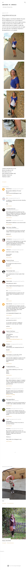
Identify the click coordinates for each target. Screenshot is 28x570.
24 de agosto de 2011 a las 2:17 (17, 188)
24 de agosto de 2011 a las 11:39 (12, 228)
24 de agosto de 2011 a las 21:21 (15, 378)
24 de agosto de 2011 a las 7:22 (14, 198)
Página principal (8, 7)
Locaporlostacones (10, 366)
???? (3, 501)
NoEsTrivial (8, 188)
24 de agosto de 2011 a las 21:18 (13, 367)
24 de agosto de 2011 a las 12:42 (13, 271)
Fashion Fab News (10, 331)
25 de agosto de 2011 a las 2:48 (12, 400)
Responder (9, 195)
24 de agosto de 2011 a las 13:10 (18, 281)
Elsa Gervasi (9, 303)
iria (7, 198)
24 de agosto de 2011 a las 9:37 (17, 220)
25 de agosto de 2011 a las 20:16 (17, 428)
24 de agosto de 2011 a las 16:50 (18, 303)
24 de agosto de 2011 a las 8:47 (12, 209)
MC (7, 290)
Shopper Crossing (10, 394)
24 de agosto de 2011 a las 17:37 (15, 318)
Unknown (8, 249)
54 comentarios (10, 503)
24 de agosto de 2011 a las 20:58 (13, 355)
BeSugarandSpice (10, 399)
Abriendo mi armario (9, 4)
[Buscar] (25, 2)
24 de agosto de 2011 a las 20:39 (16, 344)
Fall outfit (6, 540)
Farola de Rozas (10, 260)
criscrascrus (9, 239)
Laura (7, 419)
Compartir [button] (4, 181)
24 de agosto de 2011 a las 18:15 (12, 332)
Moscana (8, 408)
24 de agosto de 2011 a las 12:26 (17, 249)
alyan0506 (8, 220)
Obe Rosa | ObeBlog (11, 227)
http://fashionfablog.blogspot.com (14, 339)
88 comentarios (10, 542)
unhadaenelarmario (10, 208)
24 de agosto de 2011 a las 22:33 (17, 388)
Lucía (7, 318)
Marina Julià (9, 281)
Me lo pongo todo (10, 270)
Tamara (8, 344)
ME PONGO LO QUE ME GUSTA (14, 354)
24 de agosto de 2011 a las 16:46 (14, 290)
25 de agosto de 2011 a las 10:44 (17, 408)
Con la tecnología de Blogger (15, 565)
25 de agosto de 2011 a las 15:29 (15, 419)
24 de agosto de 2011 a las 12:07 (18, 239)
